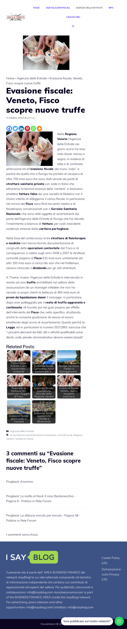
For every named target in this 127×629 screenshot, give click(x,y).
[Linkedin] (21, 128)
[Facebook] (9, 128)
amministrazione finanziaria (41, 435)
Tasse (36, 7)
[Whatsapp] (33, 128)
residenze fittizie (24, 438)
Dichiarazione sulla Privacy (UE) (111, 574)
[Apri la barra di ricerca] (73, 26)
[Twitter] (15, 128)
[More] (39, 128)
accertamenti (17, 435)
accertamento (50, 322)
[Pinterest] (27, 128)
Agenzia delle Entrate (89, 7)
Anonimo (26, 481)
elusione (16, 169)
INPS (111, 7)
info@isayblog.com (81, 607)
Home (10, 78)
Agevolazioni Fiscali (58, 7)
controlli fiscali (64, 435)
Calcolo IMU (73, 17)
